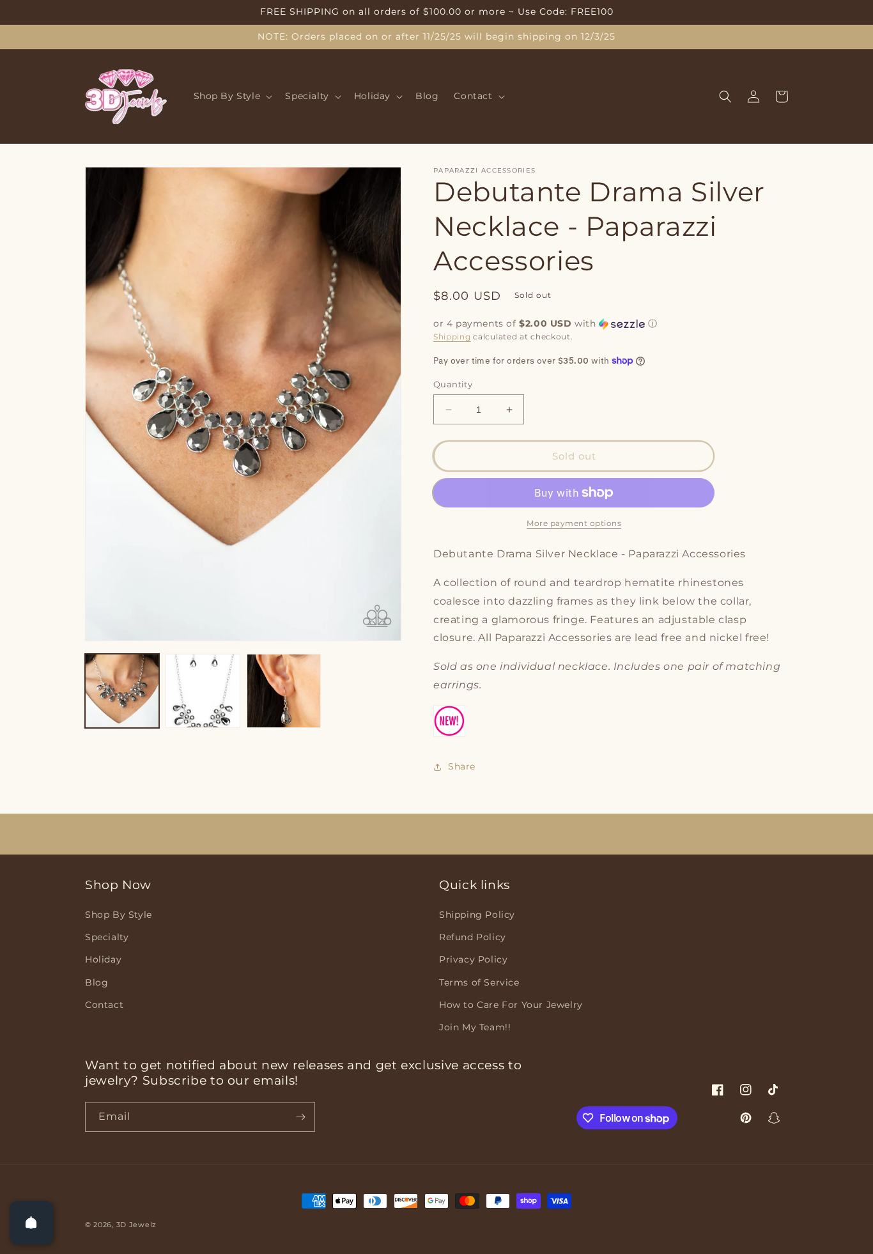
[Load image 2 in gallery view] (203, 691)
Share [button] (461, 766)
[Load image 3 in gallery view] (284, 691)
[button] (232, 96)
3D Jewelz (136, 1224)
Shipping (452, 336)
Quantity (452, 384)
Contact (104, 1004)
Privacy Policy (473, 959)
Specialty (106, 937)
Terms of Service (479, 982)
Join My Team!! (475, 1027)
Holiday (103, 959)
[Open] (31, 1222)
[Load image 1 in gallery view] (122, 691)
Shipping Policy (477, 914)
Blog (96, 982)
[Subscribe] (300, 1117)
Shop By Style (118, 914)
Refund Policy (472, 937)
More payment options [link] (574, 523)
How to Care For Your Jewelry (511, 1004)
